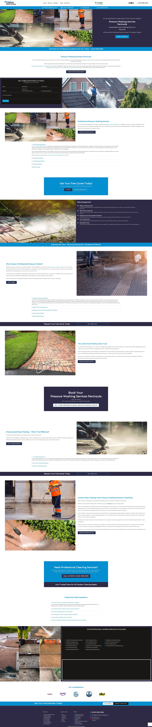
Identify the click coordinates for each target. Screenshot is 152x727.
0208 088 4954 (143, 3)
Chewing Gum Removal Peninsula (113, 640)
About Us (64, 717)
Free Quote (64, 715)
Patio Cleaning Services (14, 443)
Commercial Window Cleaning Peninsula (114, 645)
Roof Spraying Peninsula (111, 643)
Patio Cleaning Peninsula (71, 647)
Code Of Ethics (78, 722)
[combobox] (31, 91)
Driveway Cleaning (47, 722)
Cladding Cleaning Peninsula (72, 643)
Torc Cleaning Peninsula (91, 643)
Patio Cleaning (47, 721)
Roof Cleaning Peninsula (71, 645)
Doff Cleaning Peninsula (91, 642)
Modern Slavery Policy (79, 714)
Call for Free (107, 703)
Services (55, 3)
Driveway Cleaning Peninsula (72, 649)
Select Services (24, 89)
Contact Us (67, 3)
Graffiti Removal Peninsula (92, 647)
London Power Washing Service (76, 71)
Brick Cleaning (46, 723)
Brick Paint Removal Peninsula (112, 642)
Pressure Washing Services (86, 132)
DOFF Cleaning (11, 282)
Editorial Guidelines (78, 723)
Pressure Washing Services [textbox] (27, 90)
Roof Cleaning (47, 718)
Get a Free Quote (76, 405)
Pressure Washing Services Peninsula (74, 640)
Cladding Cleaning (47, 717)
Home (44, 3)
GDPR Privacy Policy (79, 715)
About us (50, 3)
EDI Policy (77, 719)
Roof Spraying (47, 719)
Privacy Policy (77, 718)
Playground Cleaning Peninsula (93, 649)
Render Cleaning (47, 715)
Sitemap (63, 721)
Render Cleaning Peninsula (72, 642)
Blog (61, 3)
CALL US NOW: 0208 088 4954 (76, 576)
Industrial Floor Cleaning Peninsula (93, 645)
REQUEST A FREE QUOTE (80, 189)
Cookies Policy (78, 717)
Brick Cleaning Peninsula (91, 640)
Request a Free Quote (121, 703)
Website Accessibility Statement (81, 721)
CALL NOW (68, 189)
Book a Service (122, 36)
